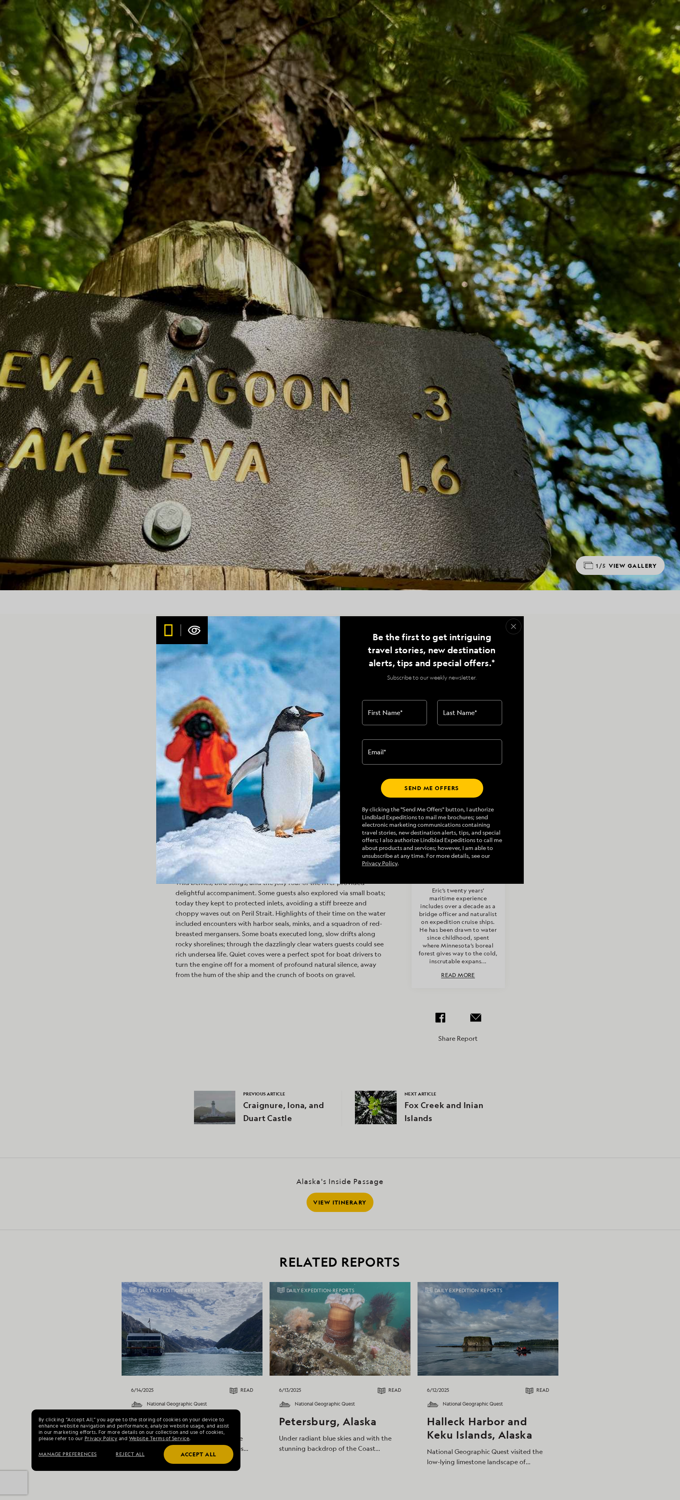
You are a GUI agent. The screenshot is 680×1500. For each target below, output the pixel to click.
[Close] (513, 626)
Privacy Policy (379, 863)
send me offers (432, 788)
